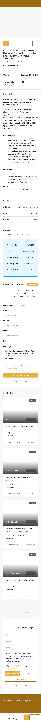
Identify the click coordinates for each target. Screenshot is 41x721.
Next (27, 612)
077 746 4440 (20, 293)
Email (5, 331)
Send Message (20, 381)
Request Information (20, 375)
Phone (6, 320)
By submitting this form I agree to (20, 367)
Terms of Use (12, 368)
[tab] (6, 43)
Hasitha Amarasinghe (15, 442)
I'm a (5, 341)
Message (7, 346)
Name (6, 310)
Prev (14, 612)
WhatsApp (31, 296)
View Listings (32, 285)
